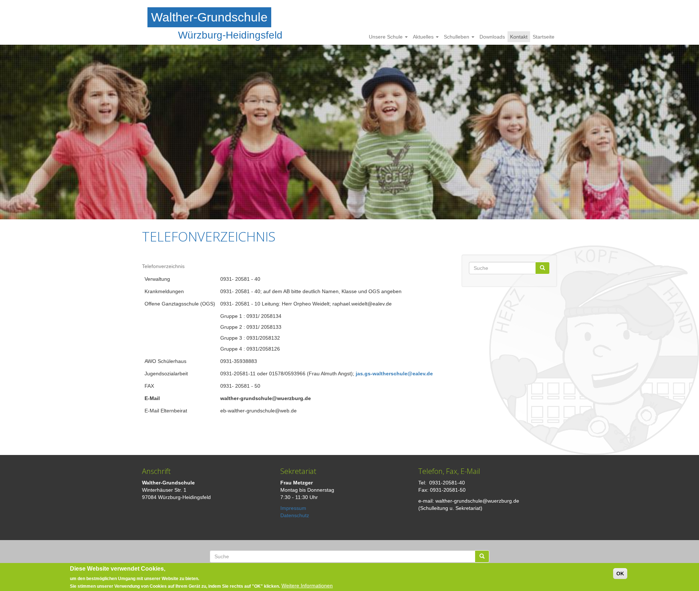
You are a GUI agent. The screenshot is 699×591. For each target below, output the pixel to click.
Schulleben (457, 37)
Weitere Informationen (307, 585)
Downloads (492, 37)
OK (620, 573)
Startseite (543, 37)
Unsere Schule (386, 37)
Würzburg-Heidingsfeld (230, 35)
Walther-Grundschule (209, 17)
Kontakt (519, 37)
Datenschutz (294, 515)
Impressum (293, 508)
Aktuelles (424, 37)
